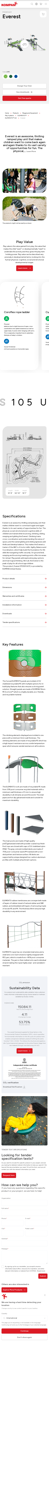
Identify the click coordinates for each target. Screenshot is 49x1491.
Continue (24, 1331)
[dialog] (24, 745)
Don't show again (24, 1337)
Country (4, 1313)
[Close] (44, 1295)
